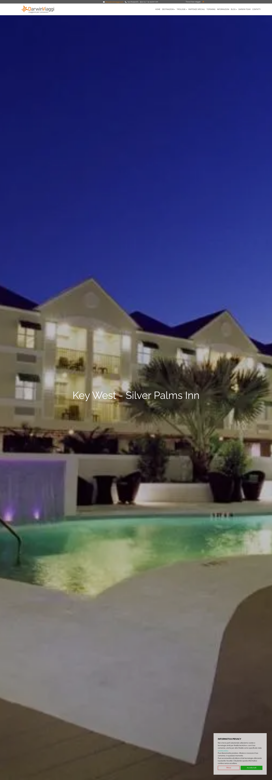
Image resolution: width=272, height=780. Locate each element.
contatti (256, 9)
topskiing (211, 9)
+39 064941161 (132, 2)
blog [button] (233, 9)
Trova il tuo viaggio (193, 2)
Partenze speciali (196, 9)
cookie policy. (223, 751)
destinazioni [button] (168, 9)
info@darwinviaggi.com (114, 2)
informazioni (223, 9)
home (157, 9)
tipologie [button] (181, 9)
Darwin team (244, 9)
